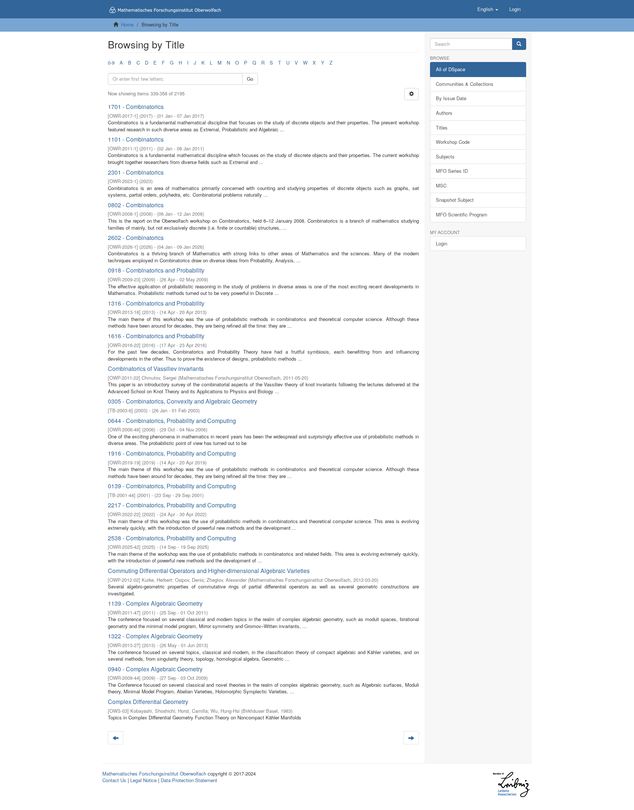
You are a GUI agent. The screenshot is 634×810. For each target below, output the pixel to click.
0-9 (111, 62)
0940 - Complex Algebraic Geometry (155, 669)
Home (127, 24)
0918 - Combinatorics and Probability (156, 270)
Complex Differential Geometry (148, 701)
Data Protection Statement (189, 780)
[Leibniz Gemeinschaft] (511, 784)
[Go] (519, 44)
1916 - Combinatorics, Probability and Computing (172, 453)
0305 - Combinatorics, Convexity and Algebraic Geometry (182, 401)
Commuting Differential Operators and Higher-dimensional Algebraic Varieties (209, 570)
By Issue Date (451, 98)
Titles (442, 127)
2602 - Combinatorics (136, 237)
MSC (441, 185)
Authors (444, 112)
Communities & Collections (464, 83)
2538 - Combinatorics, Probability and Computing (172, 538)
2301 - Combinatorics (136, 172)
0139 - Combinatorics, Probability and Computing (172, 486)
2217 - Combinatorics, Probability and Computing (172, 505)
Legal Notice (143, 780)
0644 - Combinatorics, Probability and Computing (172, 420)
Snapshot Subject (455, 199)
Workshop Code (453, 141)
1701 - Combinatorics (136, 106)
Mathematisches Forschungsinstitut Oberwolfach (154, 773)
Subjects (445, 156)
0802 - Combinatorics (136, 205)
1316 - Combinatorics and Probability (156, 303)
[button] (488, 9)
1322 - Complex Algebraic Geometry (155, 636)
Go (250, 78)
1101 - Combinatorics (136, 139)
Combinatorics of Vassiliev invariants (156, 368)
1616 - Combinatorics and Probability (156, 336)
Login (441, 243)
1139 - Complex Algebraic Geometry (155, 603)
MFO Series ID (452, 170)
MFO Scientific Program (461, 214)
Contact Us (114, 780)
